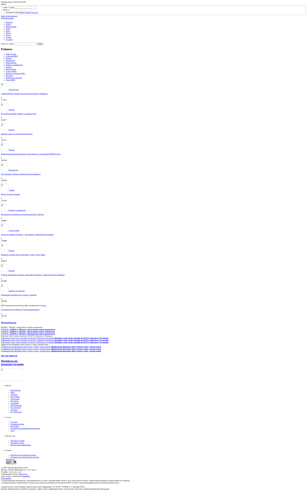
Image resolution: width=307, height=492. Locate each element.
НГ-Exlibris (15, 397)
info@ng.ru (23, 474)
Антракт (14, 395)
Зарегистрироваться (9, 16)
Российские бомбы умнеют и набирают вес (18, 114)
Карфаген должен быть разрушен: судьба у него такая (23, 255)
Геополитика (11, 63)
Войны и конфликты (14, 65)
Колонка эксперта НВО (15, 73)
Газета (8, 24)
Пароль (6, 10)
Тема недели (11, 54)
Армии (9, 67)
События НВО (12, 56)
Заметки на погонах (14, 78)
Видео (8, 33)
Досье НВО (10, 80)
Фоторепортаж (8, 322)
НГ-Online (15, 426)
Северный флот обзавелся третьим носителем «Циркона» (24, 94)
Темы (8, 29)
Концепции (10, 61)
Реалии (9, 58)
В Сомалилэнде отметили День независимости (20, 310)
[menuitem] (156, 22)
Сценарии (15, 403)
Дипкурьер (15, 399)
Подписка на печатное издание (12, 362)
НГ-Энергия (16, 408)
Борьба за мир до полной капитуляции (16, 134)
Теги (12, 431)
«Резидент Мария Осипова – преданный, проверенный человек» (27, 235)
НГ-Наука (15, 401)
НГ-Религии (16, 390)
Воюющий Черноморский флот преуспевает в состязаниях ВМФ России (30, 154)
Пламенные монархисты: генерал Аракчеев (19, 295)
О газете (9, 40)
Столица (14, 410)
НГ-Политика (16, 405)
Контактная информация (21, 445)
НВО (13, 392)
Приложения (11, 27)
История (9, 76)
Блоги (8, 35)
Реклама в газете (17, 443)
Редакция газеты (17, 424)
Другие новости (9, 355)
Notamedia (25, 476)
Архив (8, 37)
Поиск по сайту (7, 44)
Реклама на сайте (18, 441)
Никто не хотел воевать (10, 194)
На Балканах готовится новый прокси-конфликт (21, 174)
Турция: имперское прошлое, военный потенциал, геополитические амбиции (33, 275)
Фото (8, 31)
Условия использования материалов (25, 428)
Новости (9, 22)
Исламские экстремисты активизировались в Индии (22, 214)
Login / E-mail (8, 7)
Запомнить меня (12, 13)
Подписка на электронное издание (25, 457)
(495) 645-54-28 (15, 472)
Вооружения (11, 69)
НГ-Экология (16, 412)
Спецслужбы (11, 71)
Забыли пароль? (31, 13)
